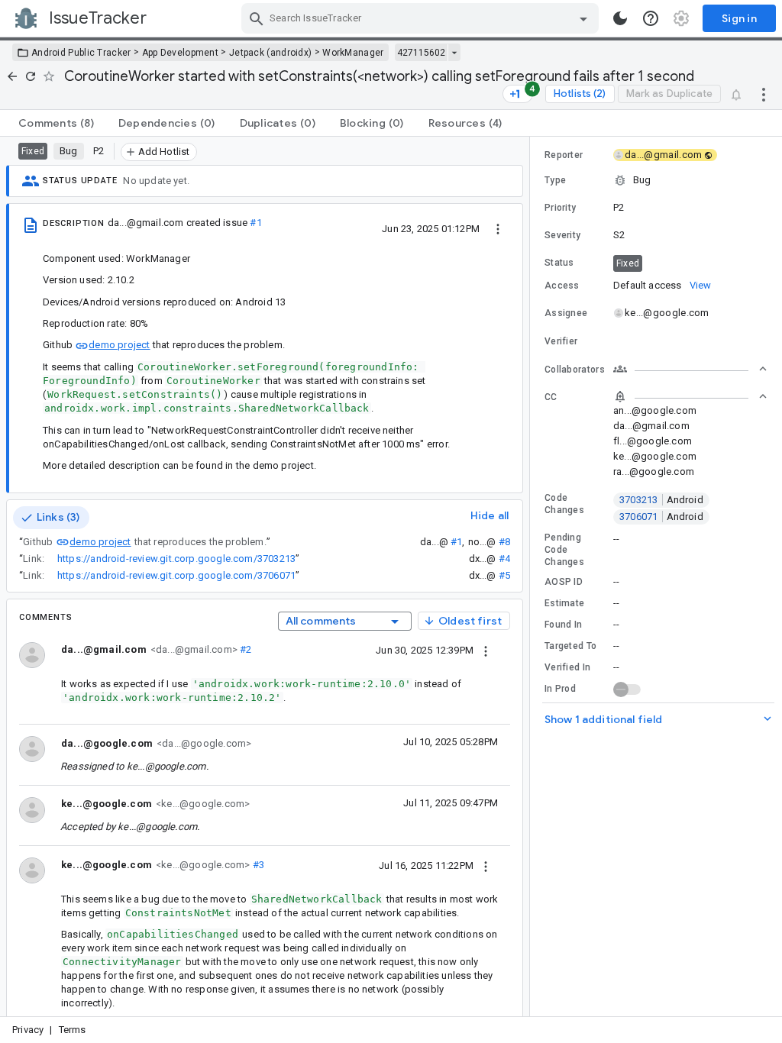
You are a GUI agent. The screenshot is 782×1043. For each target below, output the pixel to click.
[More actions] (763, 94)
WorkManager (352, 52)
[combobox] (422, 18)
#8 (504, 541)
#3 (257, 864)
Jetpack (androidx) (270, 52)
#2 (245, 649)
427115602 (421, 52)
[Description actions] (498, 228)
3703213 (661, 499)
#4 (504, 558)
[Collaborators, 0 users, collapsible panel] (690, 369)
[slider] (532, 576)
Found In (563, 624)
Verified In (567, 667)
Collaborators (574, 369)
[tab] (56, 123)
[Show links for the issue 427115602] (454, 52)
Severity (562, 235)
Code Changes (564, 503)
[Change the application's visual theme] (620, 18)
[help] (650, 18)
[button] (655, 180)
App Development (180, 52)
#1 (255, 222)
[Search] (256, 18)
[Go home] (12, 76)
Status (559, 262)
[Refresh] (30, 76)
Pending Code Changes (564, 549)
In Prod (560, 688)
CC (550, 397)
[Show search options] (583, 18)
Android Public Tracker (81, 52)
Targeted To (570, 646)
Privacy (28, 1029)
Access (562, 285)
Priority (560, 207)
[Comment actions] (485, 650)
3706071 (661, 516)
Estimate (564, 603)
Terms (72, 1029)
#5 (504, 575)
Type (555, 180)
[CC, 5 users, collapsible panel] (690, 396)
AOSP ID (563, 581)
